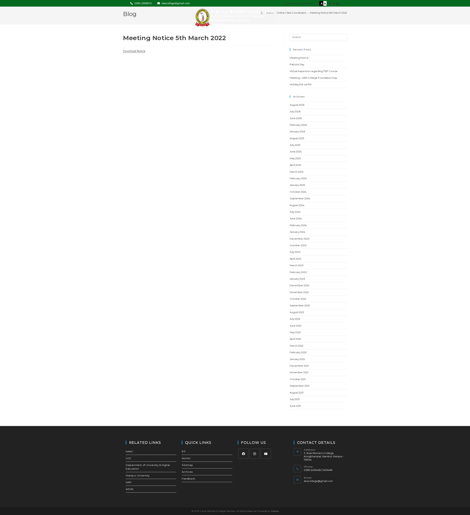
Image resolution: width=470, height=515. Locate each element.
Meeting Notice (299, 57)
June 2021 (295, 405)
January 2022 (297, 359)
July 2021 (295, 399)
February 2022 (298, 352)
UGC (129, 458)
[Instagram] (255, 454)
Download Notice (134, 51)
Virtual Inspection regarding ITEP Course (313, 71)
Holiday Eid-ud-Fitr (301, 84)
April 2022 (295, 338)
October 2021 (298, 379)
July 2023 (295, 251)
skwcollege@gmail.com (318, 481)
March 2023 (296, 265)
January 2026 (297, 131)
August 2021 (296, 392)
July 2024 (295, 211)
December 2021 (299, 365)
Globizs (275, 511)
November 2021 (299, 372)
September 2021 (299, 385)
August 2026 (297, 104)
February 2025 (298, 178)
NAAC (129, 451)
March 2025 (296, 171)
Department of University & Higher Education (148, 467)
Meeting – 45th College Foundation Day (313, 77)
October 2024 (298, 191)
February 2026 (298, 124)
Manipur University (138, 475)
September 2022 (300, 305)
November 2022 (299, 292)
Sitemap (187, 465)
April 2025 (295, 164)
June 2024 (296, 218)
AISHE (129, 489)
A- (330, 3)
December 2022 (299, 285)
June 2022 (295, 325)
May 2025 (295, 158)
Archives (187, 471)
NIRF (129, 482)
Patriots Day (297, 64)
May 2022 (295, 332)
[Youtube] (266, 454)
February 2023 (298, 272)
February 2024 (298, 225)
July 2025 (295, 144)
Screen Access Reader (298, 3)
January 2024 (297, 231)
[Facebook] (243, 454)
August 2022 (297, 312)
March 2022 (296, 345)
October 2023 (298, 245)
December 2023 (299, 238)
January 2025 (297, 184)
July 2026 (295, 111)
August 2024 (297, 205)
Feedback (188, 478)
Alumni (186, 458)
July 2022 (295, 318)
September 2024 (300, 198)
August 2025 (297, 138)
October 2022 (298, 298)
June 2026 (296, 118)
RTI (184, 451)
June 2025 (295, 151)
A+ (338, 3)
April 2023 (295, 258)
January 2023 (297, 278)
